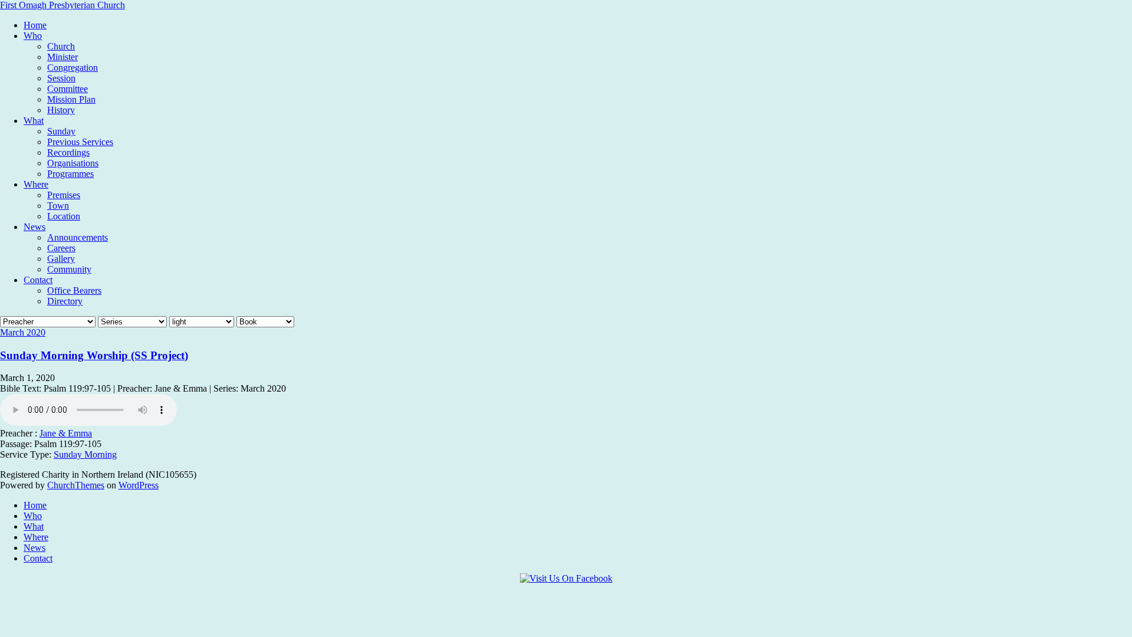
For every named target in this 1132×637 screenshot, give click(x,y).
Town (58, 206)
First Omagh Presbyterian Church (62, 5)
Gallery (61, 259)
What (34, 121)
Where (36, 184)
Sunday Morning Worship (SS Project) (94, 355)
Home (35, 25)
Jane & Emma (66, 433)
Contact (38, 280)
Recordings (68, 152)
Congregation (72, 68)
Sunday (61, 131)
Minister (62, 57)
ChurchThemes (75, 485)
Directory (65, 301)
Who (33, 36)
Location (63, 216)
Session (61, 78)
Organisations (72, 163)
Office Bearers (74, 290)
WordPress (139, 485)
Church (61, 46)
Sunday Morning (85, 454)
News (34, 227)
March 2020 (22, 332)
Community (69, 269)
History (61, 110)
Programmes (70, 174)
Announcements (77, 237)
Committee (67, 89)
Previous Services (80, 142)
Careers (61, 248)
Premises (63, 195)
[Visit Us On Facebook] (566, 578)
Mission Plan (71, 99)
